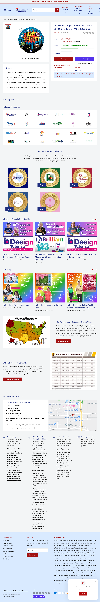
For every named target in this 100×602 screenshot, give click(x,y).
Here (60, 336)
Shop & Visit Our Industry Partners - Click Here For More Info (50, 1)
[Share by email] (93, 33)
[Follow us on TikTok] (49, 593)
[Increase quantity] (70, 53)
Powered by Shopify (8, 596)
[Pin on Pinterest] (87, 33)
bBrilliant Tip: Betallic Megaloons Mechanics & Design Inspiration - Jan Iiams (49, 257)
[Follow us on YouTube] (46, 593)
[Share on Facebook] (84, 33)
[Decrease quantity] (62, 53)
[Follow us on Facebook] (34, 593)
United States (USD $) (19, 590)
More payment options (85, 63)
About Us (6, 540)
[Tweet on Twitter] (90, 33)
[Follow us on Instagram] (40, 593)
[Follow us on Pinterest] (43, 593)
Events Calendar (8, 556)
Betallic (56, 33)
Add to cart (63, 59)
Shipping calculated (66, 41)
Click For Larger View (12, 379)
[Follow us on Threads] (37, 593)
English (6, 590)
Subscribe (32, 555)
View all (94, 219)
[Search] (57, 10)
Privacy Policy (7, 548)
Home (4, 19)
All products (11, 19)
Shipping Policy (63, 341)
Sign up (90, 74)
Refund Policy (7, 543)
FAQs (4, 553)
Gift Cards (6, 559)
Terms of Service (8, 551)
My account (91, 12)
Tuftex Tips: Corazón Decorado (16, 305)
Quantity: (57, 53)
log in (60, 76)
